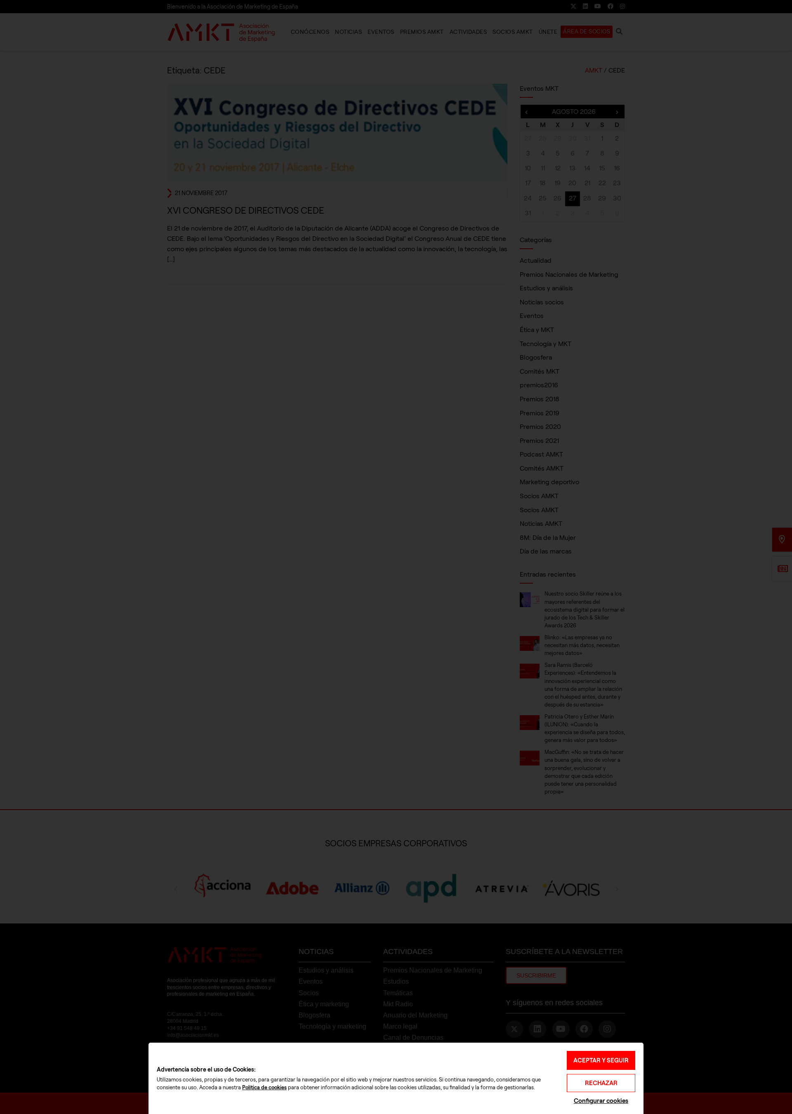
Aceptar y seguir (601, 1060)
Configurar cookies (601, 1100)
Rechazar (601, 1083)
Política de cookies (264, 1087)
